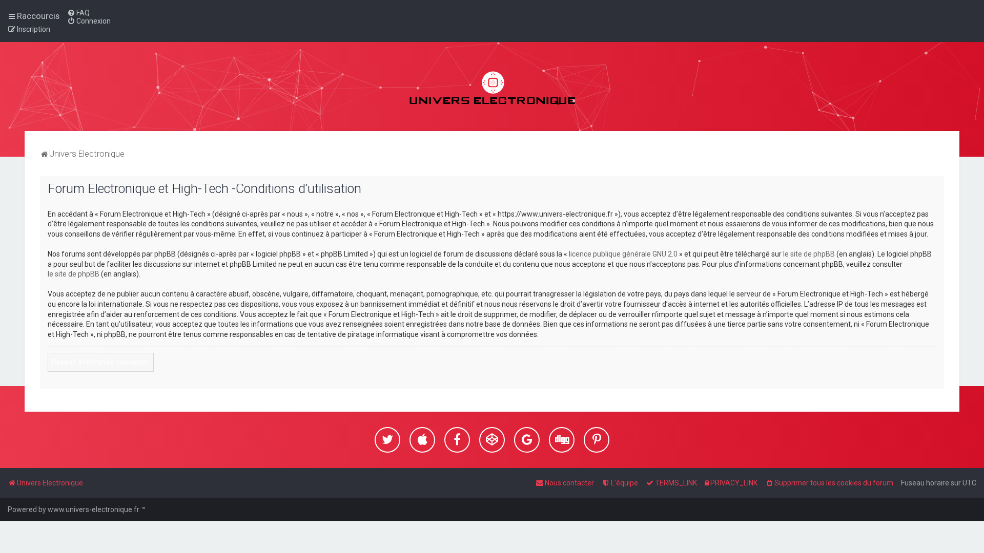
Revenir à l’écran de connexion (101, 362)
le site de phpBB (809, 254)
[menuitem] (78, 13)
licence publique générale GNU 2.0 (623, 254)
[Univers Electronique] (492, 86)
